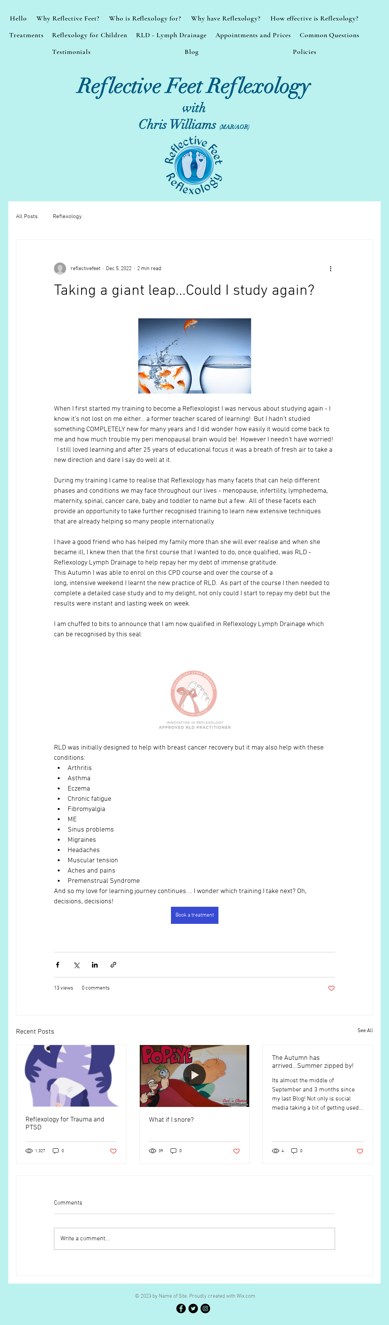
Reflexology (67, 216)
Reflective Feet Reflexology (194, 86)
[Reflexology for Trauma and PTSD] (71, 1076)
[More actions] (330, 268)
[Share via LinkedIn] (94, 964)
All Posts (27, 216)
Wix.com (246, 1296)
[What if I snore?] (195, 1076)
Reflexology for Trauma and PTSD (64, 1124)
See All (365, 1031)
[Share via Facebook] (57, 964)
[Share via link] (113, 964)
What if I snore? (171, 1120)
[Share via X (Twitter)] (76, 964)
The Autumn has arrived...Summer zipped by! (313, 1062)
